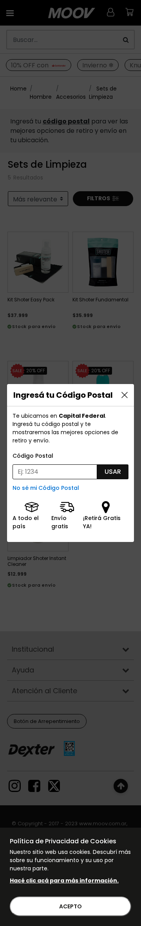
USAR (113, 471)
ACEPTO (70, 906)
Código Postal (33, 456)
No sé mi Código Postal (46, 488)
